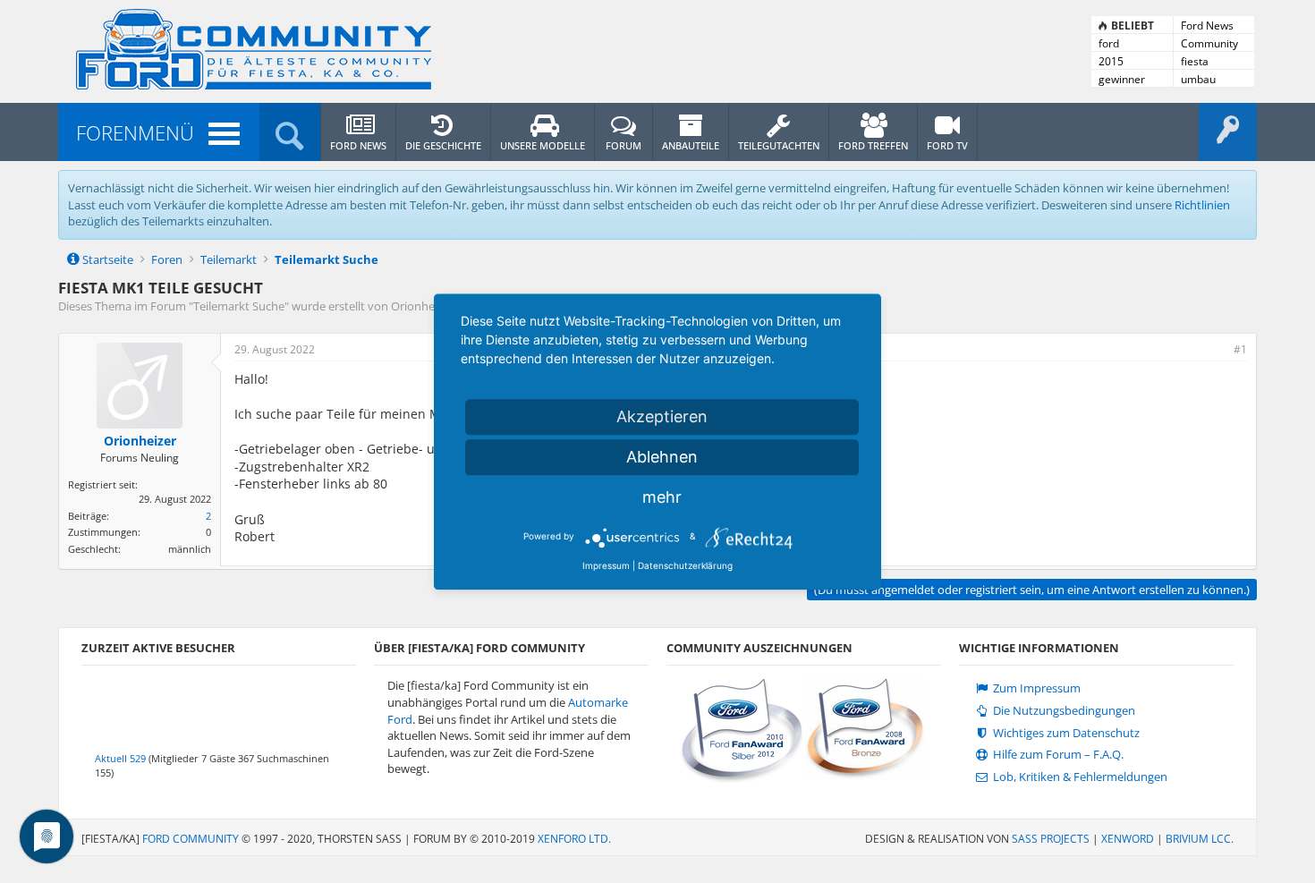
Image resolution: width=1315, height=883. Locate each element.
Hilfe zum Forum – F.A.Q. (1057, 754)
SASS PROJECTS (1051, 838)
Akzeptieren (662, 416)
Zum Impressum (1035, 688)
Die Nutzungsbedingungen (1062, 710)
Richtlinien (1202, 205)
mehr (662, 497)
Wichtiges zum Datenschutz (1065, 733)
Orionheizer (422, 306)
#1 (1240, 349)
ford (1109, 43)
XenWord (1127, 838)
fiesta (1195, 61)
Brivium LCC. (1200, 838)
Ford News (1207, 25)
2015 (1111, 61)
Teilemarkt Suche (238, 306)
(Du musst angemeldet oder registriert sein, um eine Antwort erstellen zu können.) (1032, 590)
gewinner (1122, 79)
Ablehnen (662, 456)
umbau (1198, 79)
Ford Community (190, 838)
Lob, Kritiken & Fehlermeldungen (1078, 777)
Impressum (606, 565)
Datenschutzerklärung (685, 565)
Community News (1209, 44)
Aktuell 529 (120, 758)
